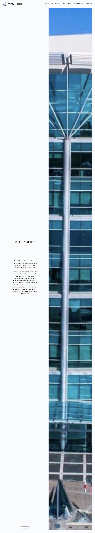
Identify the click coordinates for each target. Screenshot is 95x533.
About (46, 4)
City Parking (78, 4)
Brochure (25, 528)
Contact (89, 4)
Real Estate (67, 4)
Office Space (56, 4)
